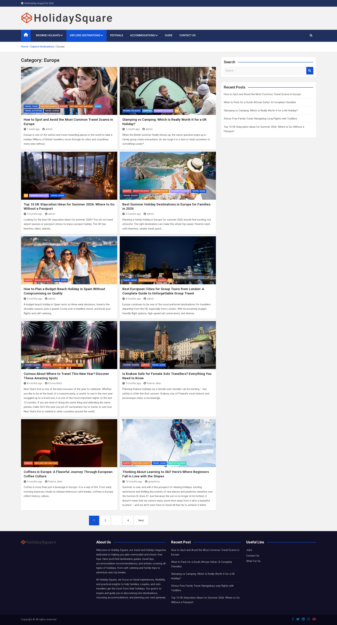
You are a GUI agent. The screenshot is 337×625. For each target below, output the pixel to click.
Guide (168, 35)
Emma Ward (55, 383)
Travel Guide (31, 106)
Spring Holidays (131, 111)
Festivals (116, 35)
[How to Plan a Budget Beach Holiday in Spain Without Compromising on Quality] (69, 260)
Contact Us (187, 35)
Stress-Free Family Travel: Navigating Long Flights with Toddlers (260, 118)
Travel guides (52, 111)
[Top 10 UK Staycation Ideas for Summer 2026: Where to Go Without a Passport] (69, 176)
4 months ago (133, 298)
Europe (63, 106)
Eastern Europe (49, 106)
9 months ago (133, 383)
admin (49, 129)
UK (176, 111)
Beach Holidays (141, 191)
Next (141, 520)
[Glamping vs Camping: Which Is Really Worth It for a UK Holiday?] (168, 91)
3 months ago (133, 213)
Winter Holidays (177, 463)
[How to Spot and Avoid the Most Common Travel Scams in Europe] (69, 91)
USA (80, 365)
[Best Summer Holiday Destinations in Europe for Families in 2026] (168, 176)
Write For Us (253, 561)
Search (309, 70)
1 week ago (33, 129)
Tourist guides (32, 365)
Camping (147, 111)
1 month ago (133, 129)
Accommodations (142, 35)
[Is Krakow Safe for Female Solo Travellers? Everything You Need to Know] (168, 345)
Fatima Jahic (154, 383)
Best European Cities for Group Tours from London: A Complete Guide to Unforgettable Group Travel (163, 291)
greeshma (154, 481)
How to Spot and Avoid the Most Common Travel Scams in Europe (262, 94)
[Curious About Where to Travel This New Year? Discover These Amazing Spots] (69, 345)
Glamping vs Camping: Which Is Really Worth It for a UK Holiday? (261, 110)
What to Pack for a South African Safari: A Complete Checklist (260, 102)
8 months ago (34, 383)
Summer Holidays (163, 111)
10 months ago (134, 481)
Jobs (249, 550)
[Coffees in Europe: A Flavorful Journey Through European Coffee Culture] (69, 443)
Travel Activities (33, 111)
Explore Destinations (85, 35)
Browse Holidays (48, 35)
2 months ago (34, 213)
